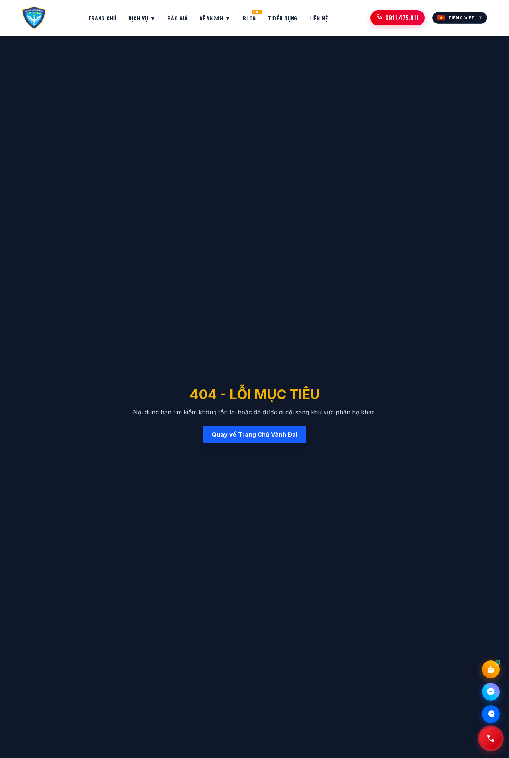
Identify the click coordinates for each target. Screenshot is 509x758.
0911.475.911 (402, 17)
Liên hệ (318, 18)
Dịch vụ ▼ (142, 18)
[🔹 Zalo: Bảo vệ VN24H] (491, 714)
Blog (249, 16)
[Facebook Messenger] (491, 692)
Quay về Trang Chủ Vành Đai (254, 434)
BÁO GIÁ (177, 18)
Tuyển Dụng (282, 18)
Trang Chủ (102, 18)
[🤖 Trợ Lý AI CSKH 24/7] (491, 669)
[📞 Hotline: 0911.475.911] (491, 738)
